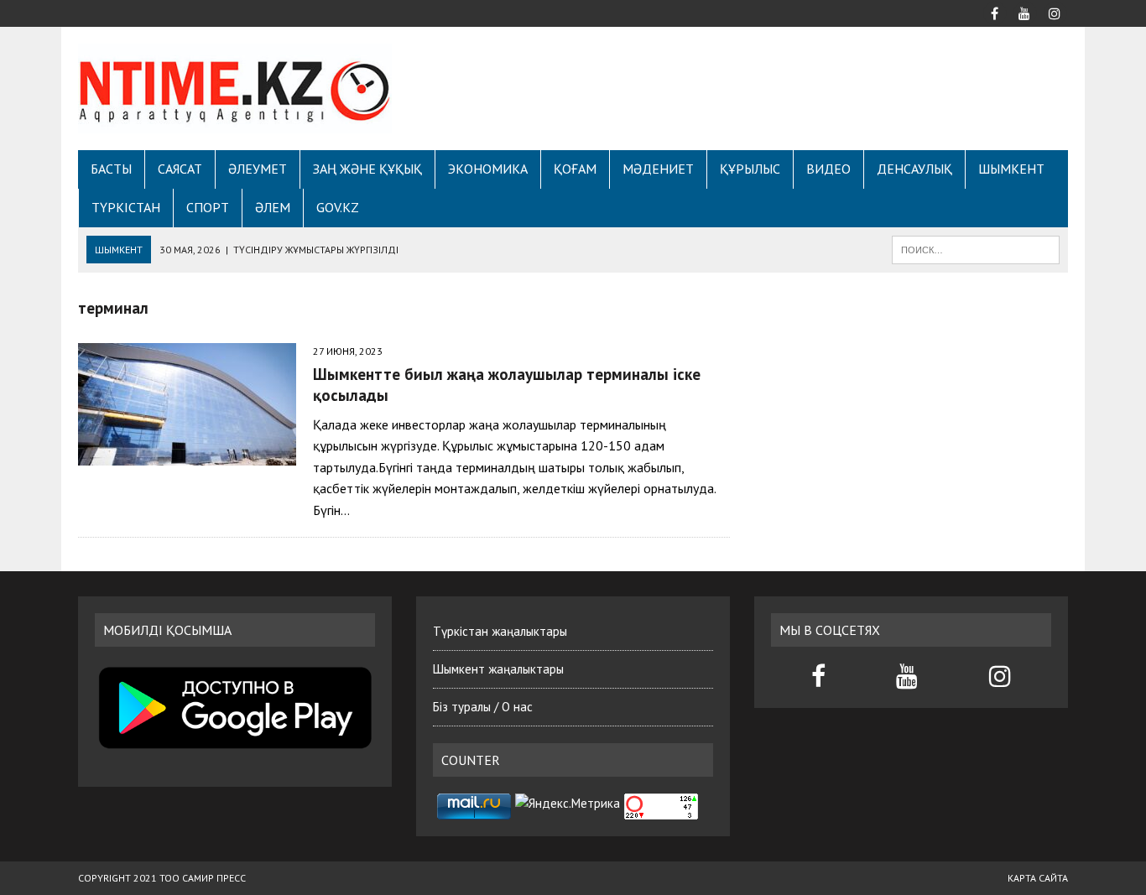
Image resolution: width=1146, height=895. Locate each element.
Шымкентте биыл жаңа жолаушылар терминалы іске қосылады (507, 384)
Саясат (180, 168)
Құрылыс (750, 168)
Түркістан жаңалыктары (500, 631)
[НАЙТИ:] (976, 248)
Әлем (272, 207)
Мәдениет (658, 168)
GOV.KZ (337, 207)
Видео (828, 168)
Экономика (488, 168)
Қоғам (575, 168)
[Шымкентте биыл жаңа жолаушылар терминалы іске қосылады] (187, 454)
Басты (111, 168)
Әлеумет (257, 168)
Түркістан (125, 207)
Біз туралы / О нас (483, 707)
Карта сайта (1038, 878)
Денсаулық (914, 168)
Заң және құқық (367, 168)
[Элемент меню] (994, 11)
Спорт (207, 207)
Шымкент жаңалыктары (498, 669)
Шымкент (1011, 168)
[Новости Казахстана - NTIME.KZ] (235, 88)
